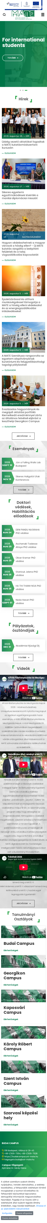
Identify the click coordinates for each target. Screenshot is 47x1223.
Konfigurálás (7, 1213)
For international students (23, 42)
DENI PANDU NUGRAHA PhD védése (28, 531)
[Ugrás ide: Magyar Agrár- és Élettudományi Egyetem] (23, 5)
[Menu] (42, 15)
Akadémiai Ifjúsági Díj (27, 645)
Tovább (12, 58)
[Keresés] (4, 15)
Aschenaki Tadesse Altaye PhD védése (26, 545)
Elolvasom (10, 153)
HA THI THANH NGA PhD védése (28, 587)
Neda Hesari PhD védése (25, 601)
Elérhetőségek (11, 950)
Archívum (22, 436)
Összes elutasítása (9, 1218)
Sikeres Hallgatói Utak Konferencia (28, 478)
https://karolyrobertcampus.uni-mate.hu (20, 1158)
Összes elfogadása (24, 1213)
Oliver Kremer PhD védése (25, 559)
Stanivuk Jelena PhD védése (27, 573)
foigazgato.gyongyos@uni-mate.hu (21, 1162)
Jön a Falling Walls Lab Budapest (28, 464)
